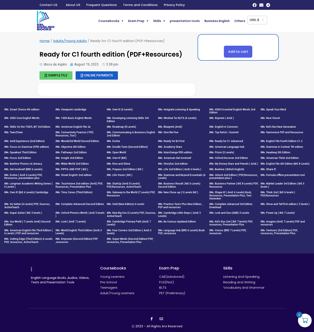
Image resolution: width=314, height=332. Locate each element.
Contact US (48, 5)
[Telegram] (268, 5)
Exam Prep (136, 21)
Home (45, 40)
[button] (56, 75)
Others (239, 21)
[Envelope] (261, 5)
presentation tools (185, 21)
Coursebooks (108, 21)
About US (73, 5)
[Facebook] (254, 5)
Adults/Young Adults (70, 40)
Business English (217, 21)
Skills (157, 21)
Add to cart (238, 51)
